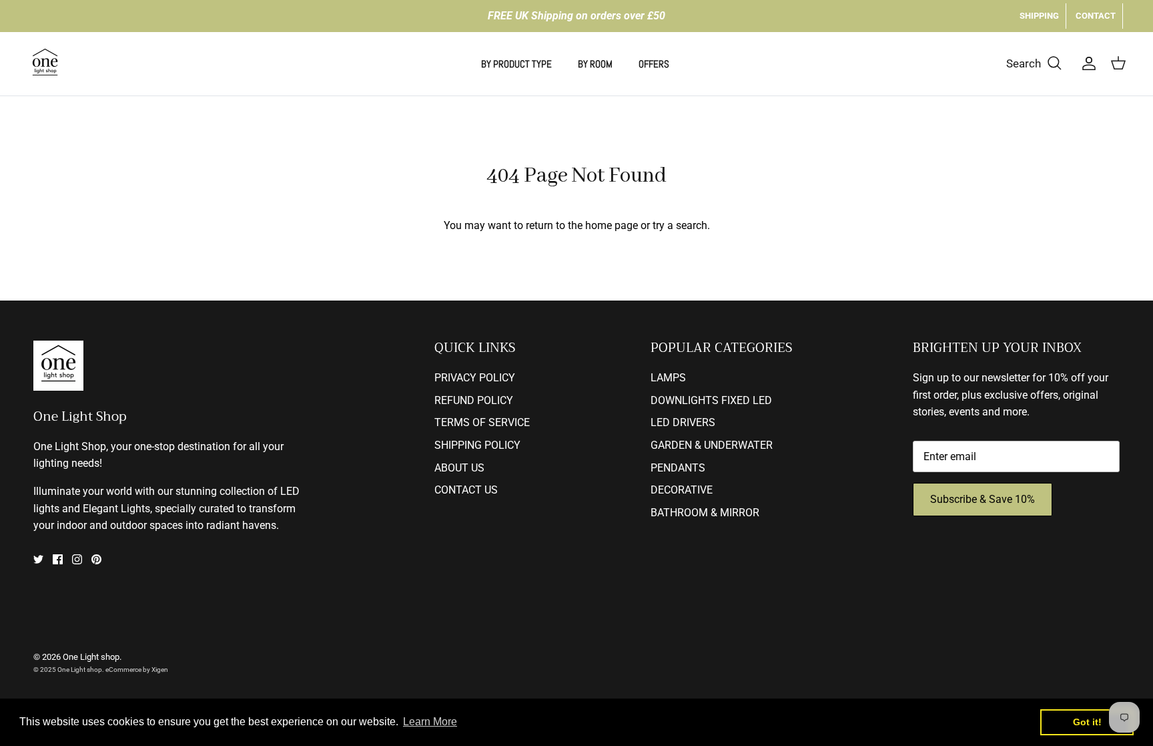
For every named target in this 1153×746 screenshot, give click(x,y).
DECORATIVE (682, 490)
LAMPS (668, 377)
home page (611, 225)
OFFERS (654, 63)
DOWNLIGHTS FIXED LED (711, 400)
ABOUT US (459, 467)
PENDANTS (678, 467)
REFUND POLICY (473, 400)
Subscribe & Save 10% (982, 499)
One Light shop (91, 657)
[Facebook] (58, 559)
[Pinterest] (96, 559)
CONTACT (1096, 16)
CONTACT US (466, 490)
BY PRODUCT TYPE (516, 63)
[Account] (1086, 63)
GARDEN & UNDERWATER (712, 445)
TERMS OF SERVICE (482, 422)
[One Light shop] (45, 63)
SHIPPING (1039, 16)
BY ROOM (595, 63)
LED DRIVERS (683, 422)
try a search (680, 225)
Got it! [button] (1087, 722)
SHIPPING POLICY (477, 445)
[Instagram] (77, 559)
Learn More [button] (430, 721)
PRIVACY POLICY (474, 377)
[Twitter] (38, 559)
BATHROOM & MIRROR (705, 512)
